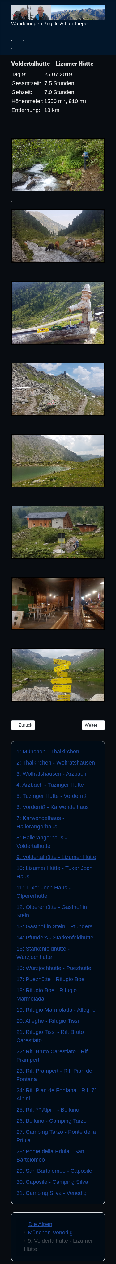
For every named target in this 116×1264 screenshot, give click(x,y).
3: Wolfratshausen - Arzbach (51, 774)
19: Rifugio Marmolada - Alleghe (56, 1010)
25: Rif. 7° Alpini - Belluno (47, 1110)
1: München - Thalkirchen (47, 751)
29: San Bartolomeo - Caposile (54, 1171)
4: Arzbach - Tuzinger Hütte (50, 785)
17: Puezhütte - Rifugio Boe (50, 979)
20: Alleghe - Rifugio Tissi (47, 1021)
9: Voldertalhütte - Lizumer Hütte (56, 857)
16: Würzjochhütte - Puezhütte (53, 968)
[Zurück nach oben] (104, 1252)
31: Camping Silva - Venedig (51, 1193)
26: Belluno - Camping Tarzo (51, 1121)
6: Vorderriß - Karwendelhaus (52, 807)
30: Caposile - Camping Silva (52, 1182)
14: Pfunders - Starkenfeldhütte (54, 938)
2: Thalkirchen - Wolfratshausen (55, 763)
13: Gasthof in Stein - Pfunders (54, 926)
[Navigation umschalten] (17, 44)
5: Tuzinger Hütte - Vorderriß (51, 796)
